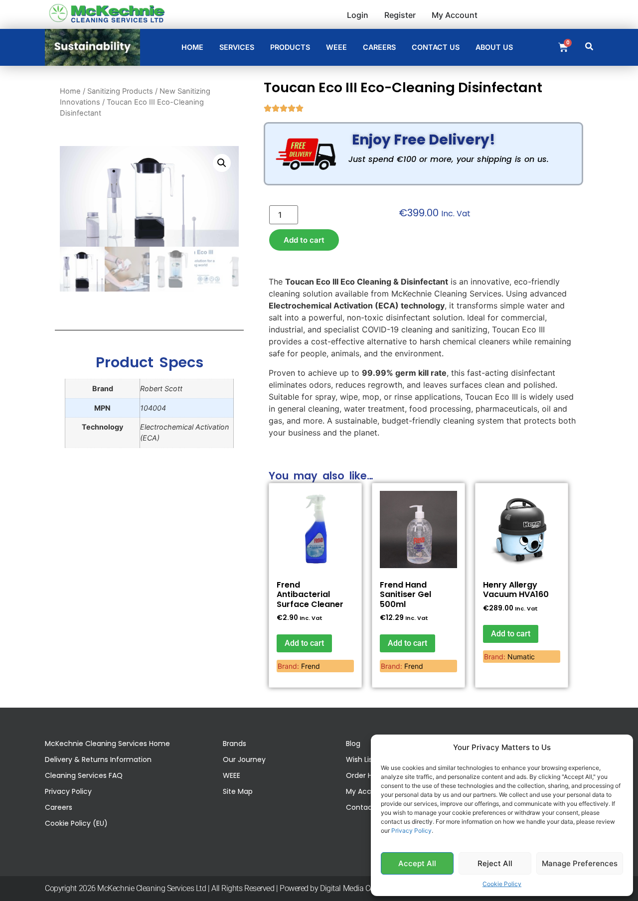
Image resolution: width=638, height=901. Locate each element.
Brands (234, 744)
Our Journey (244, 759)
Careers (58, 807)
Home (70, 91)
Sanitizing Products (120, 91)
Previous (73, 219)
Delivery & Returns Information (98, 759)
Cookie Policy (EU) (76, 823)
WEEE (231, 775)
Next (231, 219)
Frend (310, 666)
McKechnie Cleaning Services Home (107, 744)
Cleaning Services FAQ (84, 775)
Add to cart (304, 240)
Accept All (417, 863)
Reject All (495, 863)
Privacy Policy (411, 830)
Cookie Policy (501, 884)
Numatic (521, 656)
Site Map (238, 791)
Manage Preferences (580, 863)
